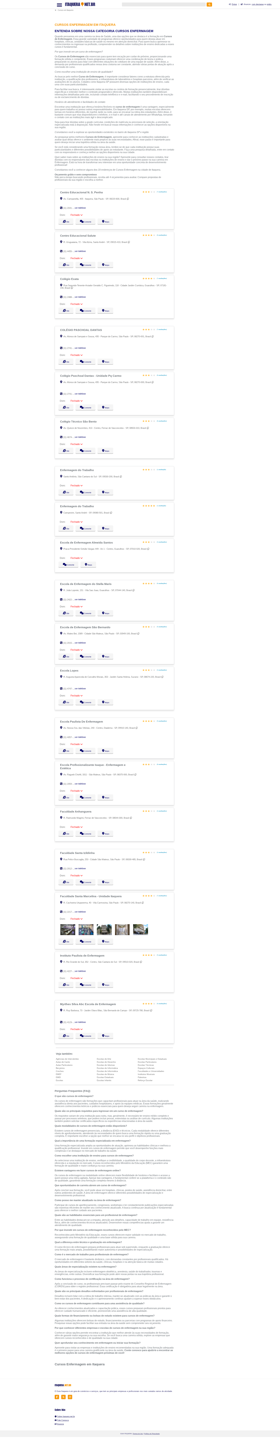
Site (67, 222)
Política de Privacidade (152, 1433)
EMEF (59, 1074)
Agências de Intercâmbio (67, 1059)
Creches (60, 1071)
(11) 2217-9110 (70, 912)
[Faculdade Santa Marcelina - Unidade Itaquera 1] (67, 934)
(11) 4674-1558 (70, 437)
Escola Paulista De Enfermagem (82, 721)
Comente (89, 222)
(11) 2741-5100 (70, 348)
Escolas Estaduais (105, 1077)
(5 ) (161, 626)
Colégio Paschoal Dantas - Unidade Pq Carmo (91, 375)
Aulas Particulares (64, 1065)
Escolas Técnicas (146, 1065)
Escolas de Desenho (106, 1062)
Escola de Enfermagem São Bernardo (85, 627)
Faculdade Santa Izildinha (77, 852)
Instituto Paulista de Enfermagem (82, 955)
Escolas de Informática (107, 1068)
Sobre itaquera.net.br (66, 1416)
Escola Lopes (69, 670)
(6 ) (161, 235)
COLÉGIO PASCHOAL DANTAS (81, 330)
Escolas (59, 1080)
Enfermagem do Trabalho (77, 470)
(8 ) (161, 764)
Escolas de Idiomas (106, 1065)
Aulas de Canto (63, 1062)
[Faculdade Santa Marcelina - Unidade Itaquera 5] (140, 934)
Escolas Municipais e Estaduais (152, 1059)
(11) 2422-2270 (70, 599)
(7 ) (161, 192)
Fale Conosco (63, 1420)
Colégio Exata (69, 279)
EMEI (58, 1077)
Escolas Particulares (147, 1062)
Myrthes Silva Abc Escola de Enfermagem (88, 1004)
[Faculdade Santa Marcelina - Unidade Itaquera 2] (86, 934)
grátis (269, 4)
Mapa (109, 222)
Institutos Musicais (146, 1074)
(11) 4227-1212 (70, 971)
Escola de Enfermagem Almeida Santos (87, 542)
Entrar (234, 4)
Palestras (142, 1077)
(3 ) (161, 542)
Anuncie (60, 1424)
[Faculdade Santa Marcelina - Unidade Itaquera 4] (122, 934)
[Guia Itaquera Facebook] (58, 1397)
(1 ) (161, 469)
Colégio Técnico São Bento (78, 421)
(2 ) (161, 811)
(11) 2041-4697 (70, 208)
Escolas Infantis (104, 1080)
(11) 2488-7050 (70, 297)
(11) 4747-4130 (70, 688)
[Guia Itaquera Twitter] (64, 1397)
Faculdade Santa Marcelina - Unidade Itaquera (91, 896)
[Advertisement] (116, 10)
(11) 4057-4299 (70, 737)
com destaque (258, 4)
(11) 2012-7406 (70, 868)
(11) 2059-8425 (70, 784)
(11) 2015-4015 (70, 643)
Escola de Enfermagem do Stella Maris (86, 584)
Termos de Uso (138, 1433)
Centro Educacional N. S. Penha (82, 192)
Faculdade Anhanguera (76, 811)
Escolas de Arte (104, 1059)
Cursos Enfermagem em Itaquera (80, 1364)
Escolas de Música (105, 1074)
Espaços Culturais (146, 1068)
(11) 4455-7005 (70, 251)
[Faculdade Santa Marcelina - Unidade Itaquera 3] (104, 934)
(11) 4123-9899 (70, 1022)
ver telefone (80, 208)
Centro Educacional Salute (78, 235)
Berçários (60, 1068)
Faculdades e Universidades (151, 1071)
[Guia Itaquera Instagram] (71, 1397)
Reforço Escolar (145, 1080)
